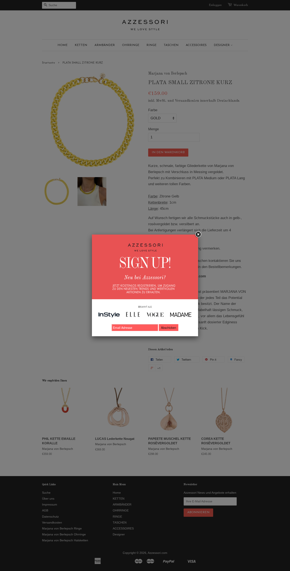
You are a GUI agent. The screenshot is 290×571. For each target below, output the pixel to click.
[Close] (198, 234)
